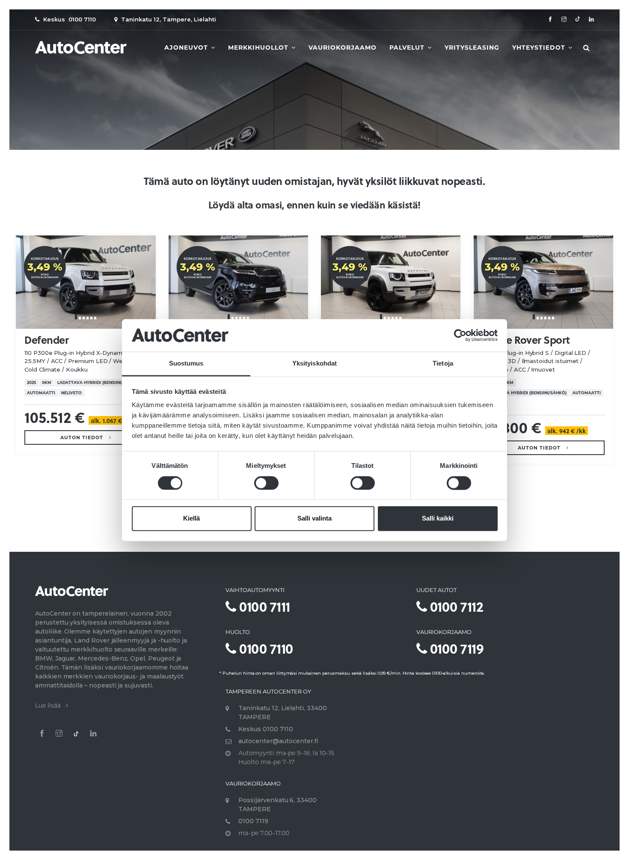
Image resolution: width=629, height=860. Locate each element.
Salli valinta (314, 518)
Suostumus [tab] (186, 363)
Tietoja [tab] (443, 363)
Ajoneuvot (187, 47)
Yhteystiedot (539, 47)
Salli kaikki (438, 518)
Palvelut (408, 47)
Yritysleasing (472, 47)
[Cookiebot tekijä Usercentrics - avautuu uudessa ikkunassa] (460, 335)
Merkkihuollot (259, 47)
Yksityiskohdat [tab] (314, 363)
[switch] (266, 483)
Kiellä (191, 518)
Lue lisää (50, 705)
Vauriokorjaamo (343, 47)
